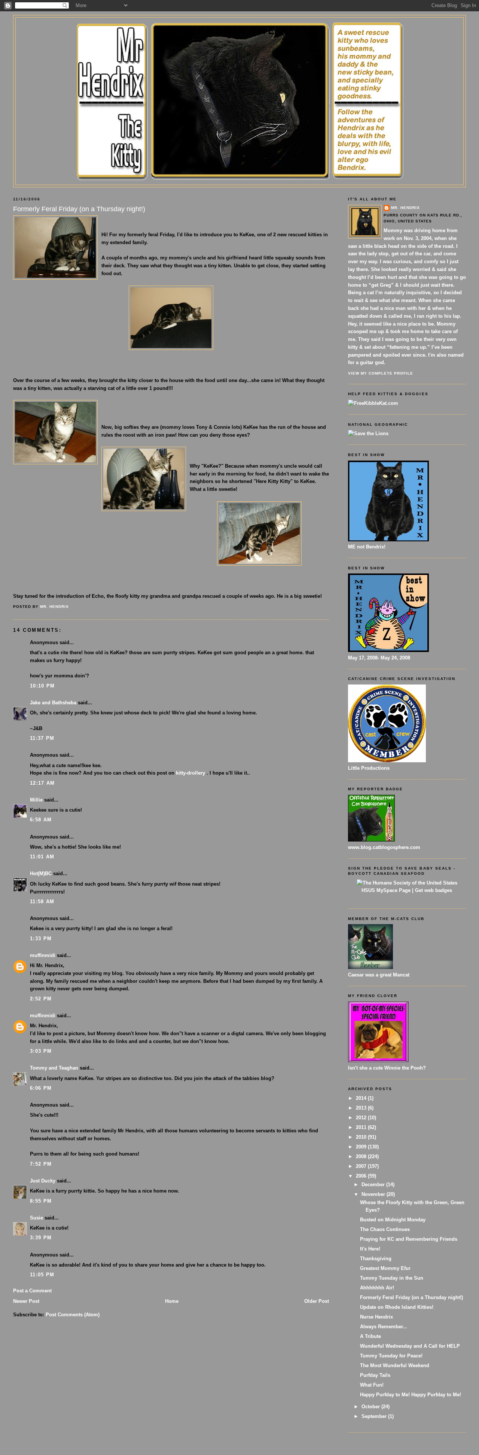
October (371, 1406)
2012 (362, 1117)
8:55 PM (41, 1201)
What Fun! (372, 1385)
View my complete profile (380, 373)
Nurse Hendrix (376, 1317)
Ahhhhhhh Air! (377, 1288)
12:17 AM (42, 783)
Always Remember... (383, 1326)
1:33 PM (41, 938)
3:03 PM (41, 1051)
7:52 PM (41, 1164)
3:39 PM (41, 1237)
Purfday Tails (375, 1375)
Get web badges (433, 890)
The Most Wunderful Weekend (394, 1365)
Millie (36, 800)
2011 (362, 1127)
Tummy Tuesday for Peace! (391, 1356)
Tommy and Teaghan (54, 1068)
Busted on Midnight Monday (392, 1219)
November (374, 1194)
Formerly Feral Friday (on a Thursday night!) (411, 1297)
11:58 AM (42, 901)
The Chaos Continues (385, 1229)
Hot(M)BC (41, 873)
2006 (362, 1176)
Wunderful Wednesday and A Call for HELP (410, 1346)
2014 (362, 1098)
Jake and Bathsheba (53, 702)
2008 (362, 1156)
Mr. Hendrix (405, 208)
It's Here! (370, 1249)
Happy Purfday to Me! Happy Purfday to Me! (410, 1394)
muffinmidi (42, 955)
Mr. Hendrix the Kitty (239, 30)
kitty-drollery (191, 773)
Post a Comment (32, 1290)
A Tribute (370, 1336)
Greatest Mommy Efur (385, 1268)
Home (172, 1301)
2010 (362, 1137)
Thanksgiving (375, 1258)
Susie (36, 1218)
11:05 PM (42, 1274)
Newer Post (26, 1301)
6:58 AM (41, 819)
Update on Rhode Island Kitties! (396, 1307)
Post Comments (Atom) (73, 1314)
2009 (362, 1147)
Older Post (316, 1301)
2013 (362, 1108)
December (373, 1184)
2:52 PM (41, 999)
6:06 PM (41, 1088)
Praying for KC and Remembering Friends (408, 1239)
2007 (362, 1166)
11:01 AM (42, 856)
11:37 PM (42, 738)
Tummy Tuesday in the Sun (391, 1278)
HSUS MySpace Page (386, 890)
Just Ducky (42, 1181)
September (374, 1416)
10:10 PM (42, 686)
